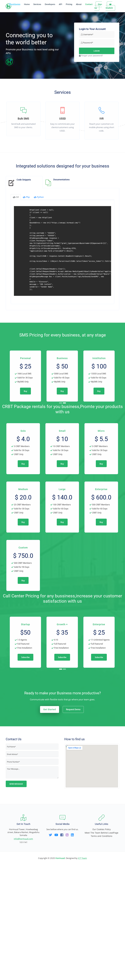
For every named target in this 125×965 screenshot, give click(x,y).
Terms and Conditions (101, 936)
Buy (25, 407)
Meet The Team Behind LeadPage (101, 932)
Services (37, 4)
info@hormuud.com (23, 938)
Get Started (49, 809)
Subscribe (25, 757)
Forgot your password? (92, 55)
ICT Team (82, 958)
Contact (89, 4)
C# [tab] (17, 197)
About (79, 4)
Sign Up (98, 6)
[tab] (24, 182)
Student (109, 8)
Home (27, 4)
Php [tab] (28, 197)
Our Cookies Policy (101, 929)
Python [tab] (40, 197)
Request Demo (73, 809)
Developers (50, 4)
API (60, 4)
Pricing (69, 4)
